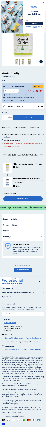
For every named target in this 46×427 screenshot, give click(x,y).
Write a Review (25, 270)
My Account (6, 296)
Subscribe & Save (16, 86)
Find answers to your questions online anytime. (23, 349)
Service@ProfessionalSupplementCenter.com (23, 338)
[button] (7, 70)
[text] (23, 154)
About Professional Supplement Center (18, 292)
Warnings (7, 236)
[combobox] (28, 182)
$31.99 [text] (18, 186)
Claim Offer (34, 23)
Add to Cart (28, 117)
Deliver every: (9, 91)
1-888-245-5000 (10, 323)
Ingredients (8, 231)
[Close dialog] (44, 2)
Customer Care (8, 288)
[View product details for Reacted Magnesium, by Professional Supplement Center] (7, 182)
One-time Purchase (15, 106)
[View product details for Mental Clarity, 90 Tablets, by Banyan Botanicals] (7, 168)
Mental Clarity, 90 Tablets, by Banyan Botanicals (27, 164)
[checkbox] (14, 167)
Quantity (4, 113)
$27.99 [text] (18, 167)
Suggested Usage (10, 225)
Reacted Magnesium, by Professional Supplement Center (27, 178)
